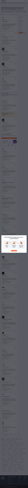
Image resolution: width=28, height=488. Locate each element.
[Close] (26, 236)
